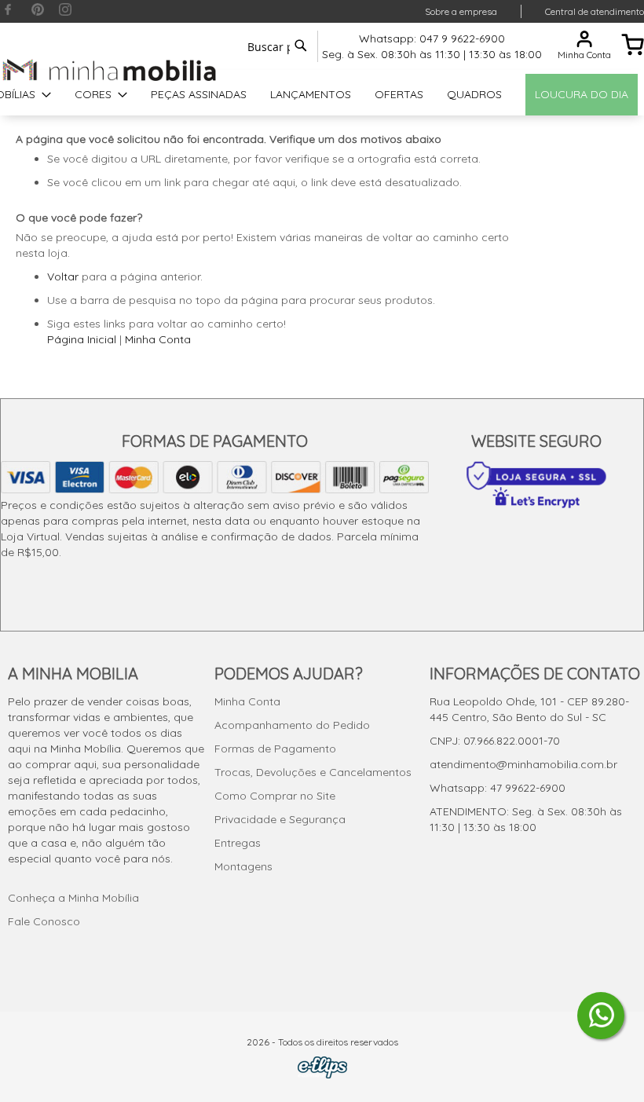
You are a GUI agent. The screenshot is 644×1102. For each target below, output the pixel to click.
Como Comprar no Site (274, 796)
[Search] (301, 45)
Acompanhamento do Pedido (292, 725)
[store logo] (110, 69)
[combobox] (275, 46)
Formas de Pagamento (275, 748)
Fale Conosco (44, 921)
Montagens (243, 866)
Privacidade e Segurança (280, 819)
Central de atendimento (594, 11)
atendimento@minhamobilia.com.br (523, 764)
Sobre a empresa (461, 11)
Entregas (237, 843)
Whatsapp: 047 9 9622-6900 (432, 38)
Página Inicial (81, 339)
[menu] (322, 94)
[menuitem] (101, 94)
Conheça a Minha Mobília (73, 898)
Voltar (63, 276)
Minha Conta (158, 339)
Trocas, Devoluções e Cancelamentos (313, 772)
